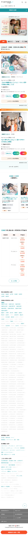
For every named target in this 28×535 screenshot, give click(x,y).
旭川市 (11, 312)
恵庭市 (22, 323)
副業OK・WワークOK (6, 467)
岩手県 (11, 294)
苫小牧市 (8, 317)
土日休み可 (20, 460)
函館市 (2, 312)
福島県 (7, 296)
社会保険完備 (4, 460)
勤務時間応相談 (5, 462)
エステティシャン (20, 450)
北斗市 (17, 325)
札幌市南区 (19, 306)
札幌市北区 (11, 304)
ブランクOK (19, 475)
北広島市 (8, 325)
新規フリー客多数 (5, 486)
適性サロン (10, 41)
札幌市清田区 (4, 310)
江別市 (2, 319)
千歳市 (11, 321)
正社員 (2, 437)
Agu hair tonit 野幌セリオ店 (8, 80)
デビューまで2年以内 (6, 469)
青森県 (7, 294)
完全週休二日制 (12, 460)
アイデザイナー (5, 450)
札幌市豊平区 (12, 306)
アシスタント (12, 445)
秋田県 (20, 294)
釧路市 (20, 312)
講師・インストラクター (7, 452)
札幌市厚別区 (11, 308)
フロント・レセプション (7, 448)
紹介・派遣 (16, 439)
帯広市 (2, 314)
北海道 (2, 294)
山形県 (2, 296)
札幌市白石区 (4, 306)
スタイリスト (4, 445)
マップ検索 (24, 41)
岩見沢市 (16, 314)
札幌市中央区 (4, 304)
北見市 (7, 314)
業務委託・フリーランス (7, 439)
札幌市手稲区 (18, 308)
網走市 (21, 314)
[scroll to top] (25, 506)
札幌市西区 (3, 308)
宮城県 (16, 294)
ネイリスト (12, 450)
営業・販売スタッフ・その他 (8, 454)
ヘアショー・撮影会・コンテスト (9, 471)
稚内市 (12, 317)
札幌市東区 (17, 304)
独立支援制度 (12, 465)
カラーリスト (19, 445)
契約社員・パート (10, 437)
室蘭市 (16, 312)
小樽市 (7, 312)
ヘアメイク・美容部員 (19, 448)
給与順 (17, 41)
